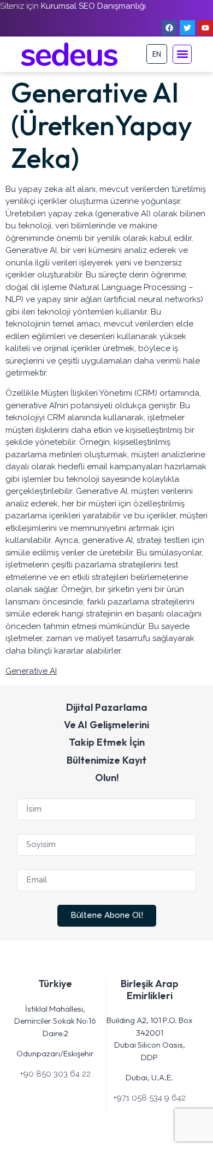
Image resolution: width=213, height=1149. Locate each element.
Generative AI (31, 671)
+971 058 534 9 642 (149, 1098)
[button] (182, 54)
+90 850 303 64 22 (55, 1074)
